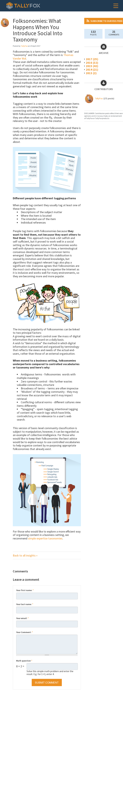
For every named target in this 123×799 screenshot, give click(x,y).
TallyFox (99, 98)
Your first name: (25, 590)
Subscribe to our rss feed (106, 21)
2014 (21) (92, 69)
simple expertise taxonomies (45, 538)
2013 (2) (91, 73)
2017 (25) (92, 59)
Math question (24, 660)
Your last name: (24, 604)
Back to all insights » (25, 555)
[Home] (23, 5)
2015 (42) (92, 66)
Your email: (22, 618)
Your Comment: (24, 632)
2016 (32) (92, 62)
